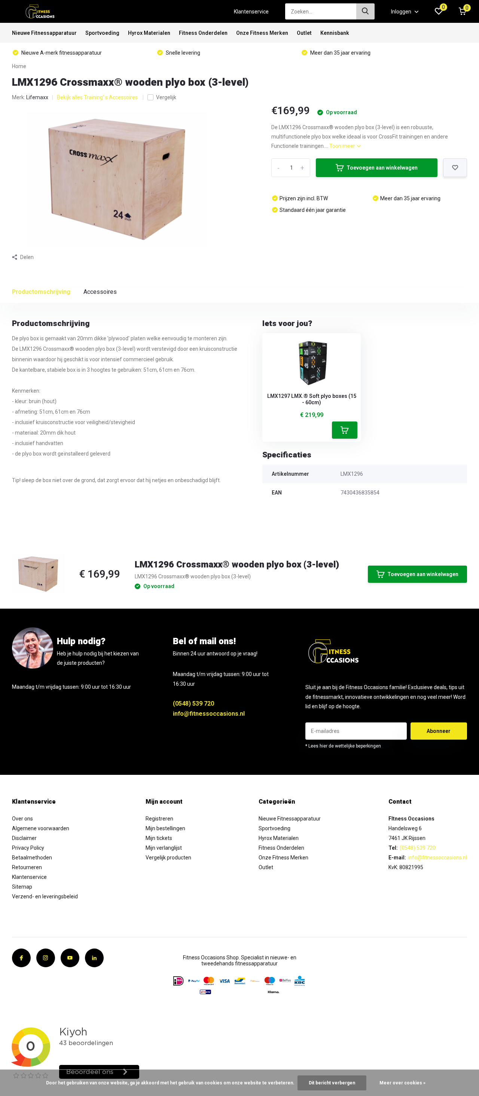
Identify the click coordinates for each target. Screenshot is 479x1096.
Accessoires (100, 291)
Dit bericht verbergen (332, 1083)
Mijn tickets (159, 838)
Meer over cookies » (402, 1083)
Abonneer (439, 731)
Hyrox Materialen (149, 33)
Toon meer (342, 146)
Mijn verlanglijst (164, 848)
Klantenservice (251, 12)
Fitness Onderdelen (203, 33)
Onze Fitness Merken (262, 33)
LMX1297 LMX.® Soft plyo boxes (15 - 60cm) (311, 399)
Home (19, 66)
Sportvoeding (102, 33)
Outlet (304, 33)
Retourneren (27, 867)
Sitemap (22, 887)
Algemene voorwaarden (40, 828)
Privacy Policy (28, 848)
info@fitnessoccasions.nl (209, 713)
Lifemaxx (37, 97)
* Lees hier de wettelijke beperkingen (343, 746)
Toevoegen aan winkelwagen (382, 168)
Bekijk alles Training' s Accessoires (98, 97)
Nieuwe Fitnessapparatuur (44, 33)
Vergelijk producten (168, 858)
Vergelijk (166, 97)
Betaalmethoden (32, 858)
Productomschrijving (41, 291)
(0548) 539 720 (193, 703)
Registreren (159, 819)
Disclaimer (24, 838)
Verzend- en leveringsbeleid (45, 896)
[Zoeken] (365, 11)
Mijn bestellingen (165, 828)
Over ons (22, 819)
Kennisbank (334, 33)
